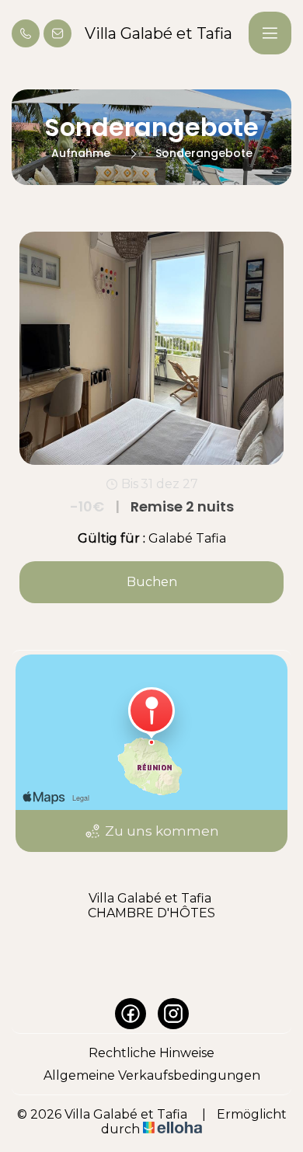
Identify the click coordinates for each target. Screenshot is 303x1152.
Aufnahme (80, 153)
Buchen (152, 581)
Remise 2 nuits (152, 506)
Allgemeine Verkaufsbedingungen (152, 1075)
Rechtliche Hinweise (151, 1053)
